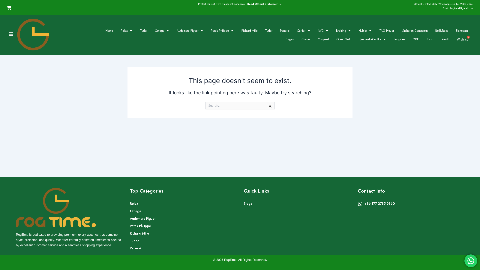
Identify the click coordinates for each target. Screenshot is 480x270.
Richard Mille (249, 30)
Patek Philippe (220, 30)
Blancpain (462, 30)
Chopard (323, 39)
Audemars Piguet (187, 30)
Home (109, 30)
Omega (159, 30)
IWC (321, 30)
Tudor (143, 30)
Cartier (301, 30)
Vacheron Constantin (415, 30)
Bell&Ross (441, 30)
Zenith (445, 39)
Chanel (306, 39)
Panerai (285, 30)
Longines (399, 39)
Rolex (124, 30)
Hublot (362, 30)
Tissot (430, 39)
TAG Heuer (386, 30)
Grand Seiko (344, 39)
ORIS (416, 39)
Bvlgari (290, 39)
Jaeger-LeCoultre (370, 39)
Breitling (341, 30)
